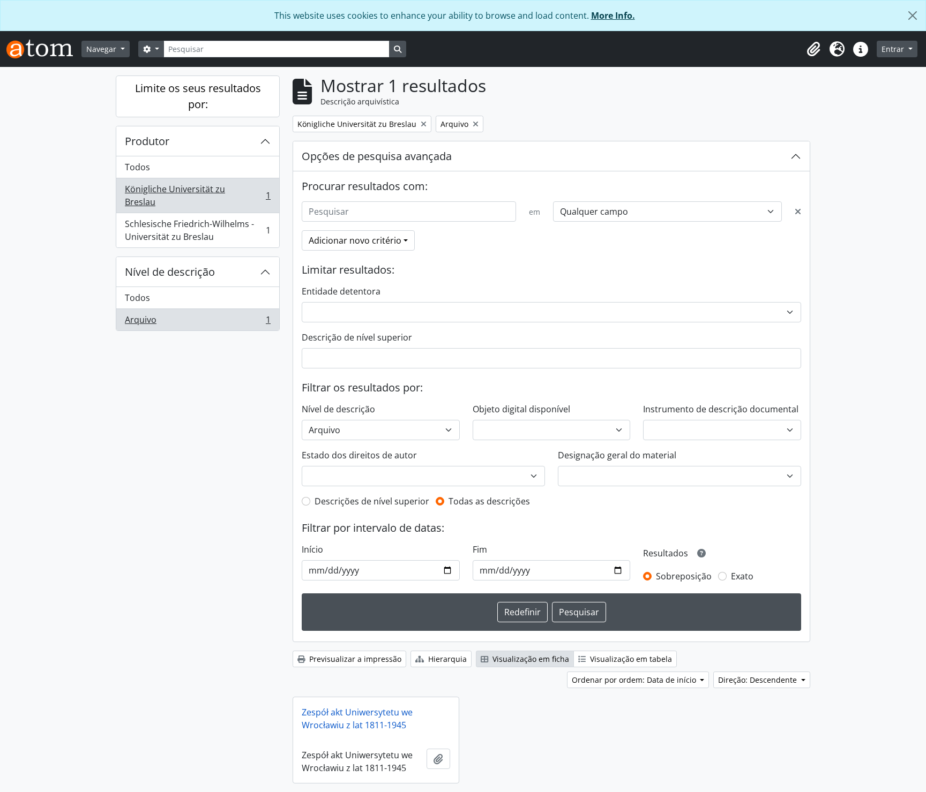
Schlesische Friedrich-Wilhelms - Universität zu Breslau (197, 230)
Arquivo (197, 322)
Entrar (894, 49)
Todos (137, 167)
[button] (813, 49)
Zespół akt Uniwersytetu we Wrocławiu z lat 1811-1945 (357, 718)
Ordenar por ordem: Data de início (635, 680)
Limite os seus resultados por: (198, 96)
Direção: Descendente (758, 680)
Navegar (102, 49)
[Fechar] (912, 16)
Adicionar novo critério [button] (355, 240)
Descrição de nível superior (357, 337)
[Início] (43, 49)
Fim (480, 549)
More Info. (613, 15)
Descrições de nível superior (372, 501)
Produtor (147, 141)
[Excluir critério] (798, 211)
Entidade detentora (341, 291)
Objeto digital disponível (521, 409)
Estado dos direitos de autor (359, 455)
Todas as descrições (489, 501)
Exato (742, 576)
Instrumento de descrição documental (720, 409)
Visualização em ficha (529, 659)
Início (312, 549)
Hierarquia (446, 659)
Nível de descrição (170, 272)
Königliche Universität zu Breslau (197, 195)
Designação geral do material (617, 455)
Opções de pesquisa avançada (377, 156)
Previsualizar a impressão (354, 659)
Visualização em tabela (630, 659)
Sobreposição (684, 576)
